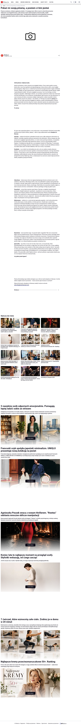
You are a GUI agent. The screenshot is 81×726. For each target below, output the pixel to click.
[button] (74, 2)
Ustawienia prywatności (53, 723)
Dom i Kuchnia (35, 2)
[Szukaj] (71, 2)
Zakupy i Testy (44, 2)
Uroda (17, 2)
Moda (12, 2)
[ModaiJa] (6, 2)
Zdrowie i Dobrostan (25, 2)
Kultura (51, 2)
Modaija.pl (6, 55)
